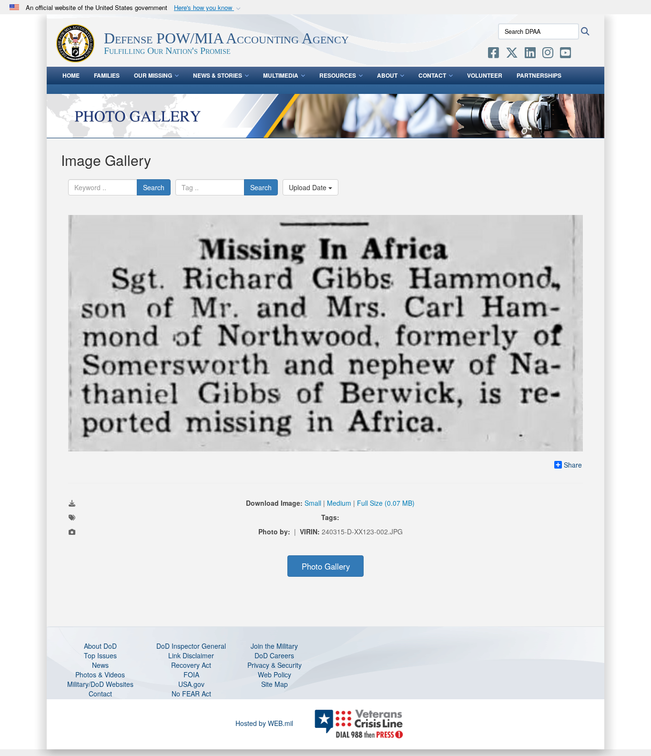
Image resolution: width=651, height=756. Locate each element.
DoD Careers (274, 655)
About (387, 75)
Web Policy (274, 674)
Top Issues (100, 655)
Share (573, 465)
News (100, 665)
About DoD (100, 646)
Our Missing (153, 75)
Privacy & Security (274, 665)
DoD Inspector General (191, 646)
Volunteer (484, 75)
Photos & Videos (100, 674)
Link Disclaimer (191, 655)
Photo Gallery (326, 566)
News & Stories (217, 75)
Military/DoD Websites (100, 684)
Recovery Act (191, 665)
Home (71, 75)
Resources (337, 75)
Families (107, 75)
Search (153, 187)
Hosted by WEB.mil (264, 723)
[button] (208, 8)
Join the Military (274, 646)
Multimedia (280, 75)
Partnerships (539, 75)
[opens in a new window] (493, 54)
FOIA (191, 674)
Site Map (274, 684)
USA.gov (191, 684)
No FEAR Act (191, 693)
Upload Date (308, 187)
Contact (432, 75)
